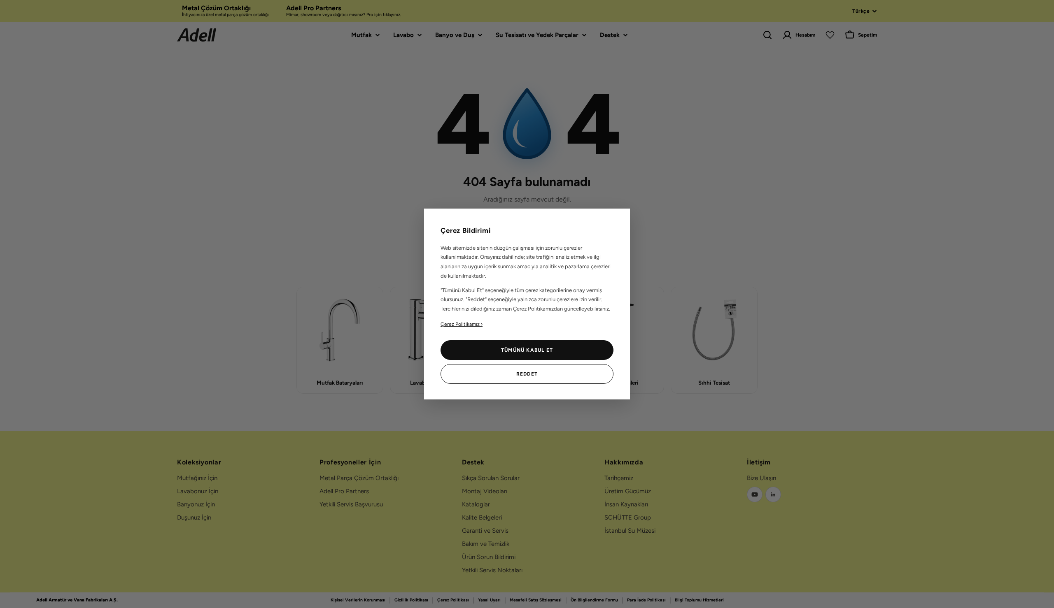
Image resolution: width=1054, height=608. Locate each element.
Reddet (527, 374)
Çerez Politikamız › (462, 324)
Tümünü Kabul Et (527, 350)
